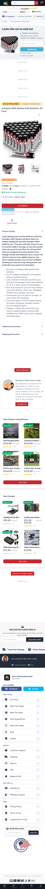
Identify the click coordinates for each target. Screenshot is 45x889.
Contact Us (22, 404)
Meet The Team (16, 712)
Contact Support (20, 665)
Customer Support (17, 750)
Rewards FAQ (15, 776)
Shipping (13, 757)
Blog (12, 732)
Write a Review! (22, 370)
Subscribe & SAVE (35, 639)
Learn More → (16, 679)
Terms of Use (15, 813)
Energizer (9, 183)
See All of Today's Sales (22, 573)
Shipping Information (11, 334)
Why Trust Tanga (17, 706)
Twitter (35, 689)
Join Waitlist (22, 206)
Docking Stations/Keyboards (20, 21)
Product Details (8, 231)
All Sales (4, 21)
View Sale (22, 482)
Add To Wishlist (8, 209)
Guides (13, 738)
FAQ (31, 665)
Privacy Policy (15, 806)
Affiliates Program (17, 795)
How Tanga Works (17, 719)
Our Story (14, 699)
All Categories (10, 16)
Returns (13, 763)
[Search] (36, 3)
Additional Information (11, 326)
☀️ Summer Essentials (24, 16)
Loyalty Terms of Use (18, 819)
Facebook (13, 689)
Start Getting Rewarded (22, 676)
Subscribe (33, 833)
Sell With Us (15, 788)
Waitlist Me (32, 49)
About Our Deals (17, 725)
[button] (10, 189)
